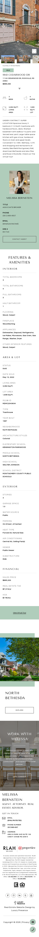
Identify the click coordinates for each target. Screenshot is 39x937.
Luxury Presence (19, 910)
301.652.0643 (12, 876)
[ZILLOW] (31, 895)
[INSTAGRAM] (13, 895)
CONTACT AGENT (19, 239)
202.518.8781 (29, 876)
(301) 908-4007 (9, 215)
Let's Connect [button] (19, 777)
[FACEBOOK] (8, 895)
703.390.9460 (22, 878)
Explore (19, 710)
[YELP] (25, 895)
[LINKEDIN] (19, 895)
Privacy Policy (29, 922)
